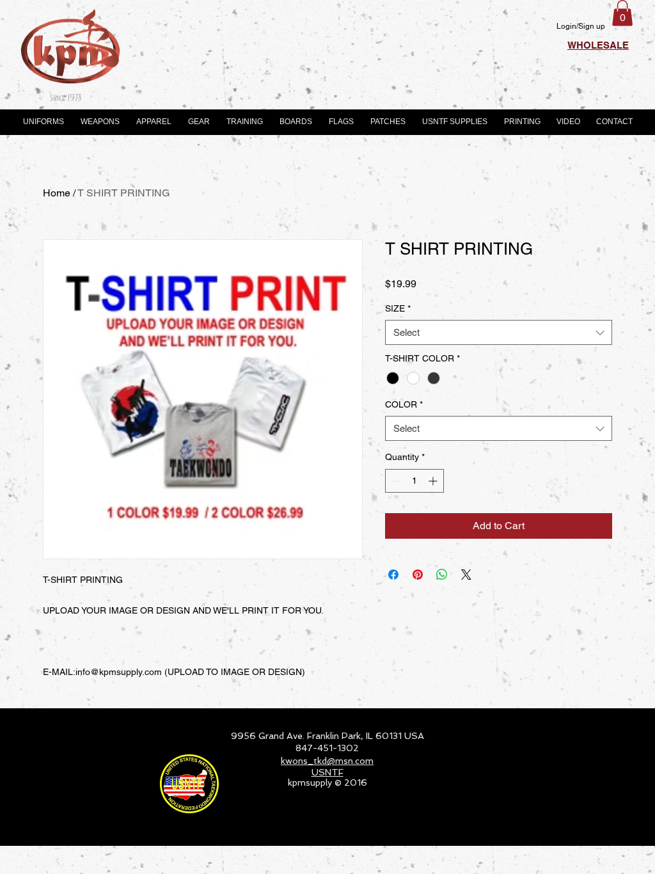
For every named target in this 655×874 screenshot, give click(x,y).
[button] (622, 13)
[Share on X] (466, 574)
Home (56, 193)
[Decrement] (395, 481)
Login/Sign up (580, 26)
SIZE (398, 308)
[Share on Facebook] (393, 574)
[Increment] (434, 481)
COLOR (404, 404)
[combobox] (498, 332)
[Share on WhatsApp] (442, 574)
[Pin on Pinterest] (417, 574)
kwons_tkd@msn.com (327, 761)
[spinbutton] (414, 481)
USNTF (327, 772)
